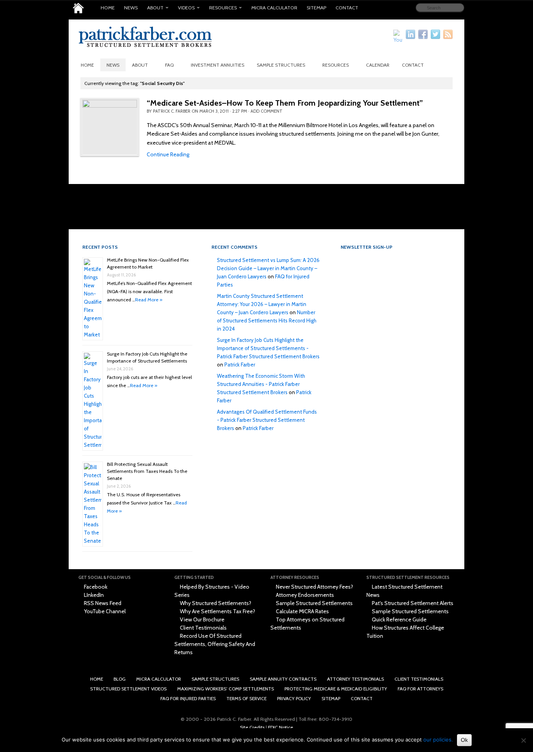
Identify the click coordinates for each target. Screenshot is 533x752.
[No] (523, 740)
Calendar (377, 65)
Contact (347, 8)
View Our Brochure (201, 619)
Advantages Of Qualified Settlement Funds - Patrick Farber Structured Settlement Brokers (267, 420)
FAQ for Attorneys (420, 689)
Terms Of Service (246, 698)
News (131, 8)
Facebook (95, 586)
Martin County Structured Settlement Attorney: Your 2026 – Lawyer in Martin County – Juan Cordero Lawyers (261, 304)
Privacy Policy (294, 698)
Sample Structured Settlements (314, 603)
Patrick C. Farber (171, 111)
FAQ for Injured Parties (188, 698)
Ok (464, 740)
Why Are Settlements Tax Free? (217, 611)
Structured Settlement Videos (128, 689)
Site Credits (252, 727)
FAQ (169, 65)
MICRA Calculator (274, 8)
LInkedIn (93, 594)
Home (108, 8)
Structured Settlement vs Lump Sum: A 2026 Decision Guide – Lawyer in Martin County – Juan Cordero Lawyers (268, 268)
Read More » (148, 300)
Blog (120, 679)
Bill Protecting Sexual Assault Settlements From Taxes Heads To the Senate (147, 471)
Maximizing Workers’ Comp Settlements (225, 689)
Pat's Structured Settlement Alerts (412, 603)
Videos (186, 8)
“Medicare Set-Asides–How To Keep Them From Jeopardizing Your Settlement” (285, 103)
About (155, 8)
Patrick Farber (239, 364)
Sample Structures (281, 65)
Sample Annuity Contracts (283, 679)
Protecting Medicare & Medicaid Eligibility (335, 689)
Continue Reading (168, 154)
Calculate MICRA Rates (302, 611)
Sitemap (316, 8)
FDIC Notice (280, 727)
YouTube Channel (104, 611)
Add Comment (266, 111)
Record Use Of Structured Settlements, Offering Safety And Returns (214, 644)
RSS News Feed (102, 603)
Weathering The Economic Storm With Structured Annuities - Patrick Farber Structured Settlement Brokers (261, 384)
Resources (223, 8)
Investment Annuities (217, 65)
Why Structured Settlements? (215, 603)
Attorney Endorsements (304, 594)
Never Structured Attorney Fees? (314, 586)
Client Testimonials (203, 627)
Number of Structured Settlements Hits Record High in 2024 (266, 320)
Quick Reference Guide (398, 619)
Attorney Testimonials (355, 679)
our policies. (438, 739)
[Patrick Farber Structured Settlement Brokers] (78, 8)
